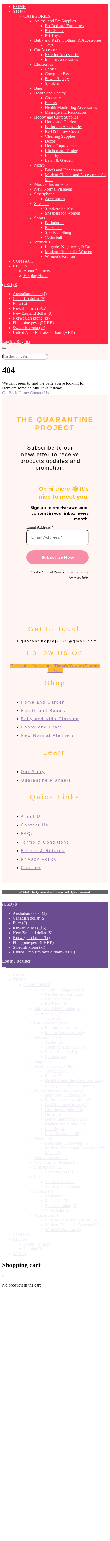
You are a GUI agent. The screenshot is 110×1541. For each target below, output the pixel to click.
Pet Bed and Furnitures (64, 25)
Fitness (51, 102)
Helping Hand (35, 275)
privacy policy (78, 572)
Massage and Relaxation (65, 112)
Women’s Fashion (60, 256)
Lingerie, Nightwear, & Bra (68, 247)
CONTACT (23, 261)
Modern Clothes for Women (68, 251)
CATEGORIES (36, 16)
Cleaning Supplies (60, 136)
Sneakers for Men (60, 208)
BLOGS (20, 266)
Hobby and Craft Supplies (56, 117)
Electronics (43, 64)
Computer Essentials (62, 74)
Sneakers (41, 203)
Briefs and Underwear (63, 170)
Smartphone (44, 194)
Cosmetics (53, 98)
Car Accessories (47, 50)
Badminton (54, 222)
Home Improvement (62, 146)
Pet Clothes (54, 30)
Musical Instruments (51, 184)
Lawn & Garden (59, 160)
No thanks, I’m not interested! (55, 1534)
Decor (50, 141)
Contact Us (39, 393)
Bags (38, 88)
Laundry (52, 155)
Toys (49, 45)
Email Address (40, 527)
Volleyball (53, 237)
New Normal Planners (53, 189)
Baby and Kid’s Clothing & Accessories (67, 40)
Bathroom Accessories (63, 126)
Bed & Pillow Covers (63, 131)
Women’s (42, 242)
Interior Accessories (61, 59)
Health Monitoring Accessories (71, 107)
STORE (20, 11)
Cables (50, 69)
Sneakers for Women (62, 213)
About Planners (36, 271)
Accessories (55, 198)
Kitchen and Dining (61, 150)
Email (22, 1490)
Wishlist (19, 1253)
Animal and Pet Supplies (55, 21)
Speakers (52, 83)
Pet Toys (52, 35)
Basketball (53, 227)
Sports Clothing (58, 232)
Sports (39, 218)
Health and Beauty (50, 93)
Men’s (39, 165)
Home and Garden (60, 122)
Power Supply (57, 78)
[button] (9, 284)
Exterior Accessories (62, 54)
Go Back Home (15, 393)
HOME (19, 6)
